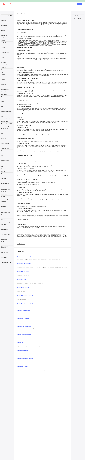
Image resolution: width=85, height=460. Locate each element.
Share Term (20, 243)
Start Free (79, 4)
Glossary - (19, 13)
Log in (74, 4)
